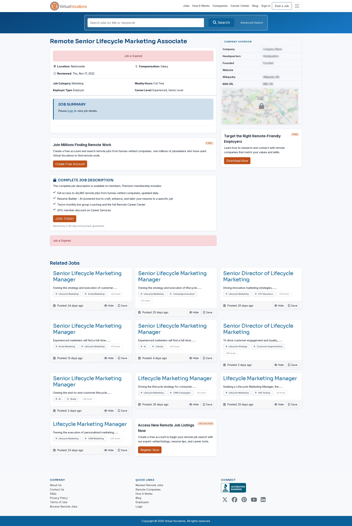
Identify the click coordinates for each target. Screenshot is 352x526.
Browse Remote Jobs (63, 506)
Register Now (149, 450)
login (70, 111)
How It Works (201, 6)
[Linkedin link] (263, 500)
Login (138, 506)
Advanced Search (252, 22)
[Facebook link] (234, 500)
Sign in (265, 6)
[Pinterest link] (244, 500)
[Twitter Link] (225, 500)
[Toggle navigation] (297, 6)
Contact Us (57, 489)
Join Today (64, 219)
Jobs (186, 6)
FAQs (53, 493)
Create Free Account (70, 164)
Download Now (237, 161)
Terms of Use (58, 502)
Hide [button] (110, 305)
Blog (255, 6)
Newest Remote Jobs (149, 485)
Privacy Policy (59, 498)
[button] (122, 305)
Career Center (239, 6)
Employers (142, 502)
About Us (56, 485)
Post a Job (282, 6)
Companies (220, 6)
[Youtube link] (254, 500)
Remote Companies (148, 489)
